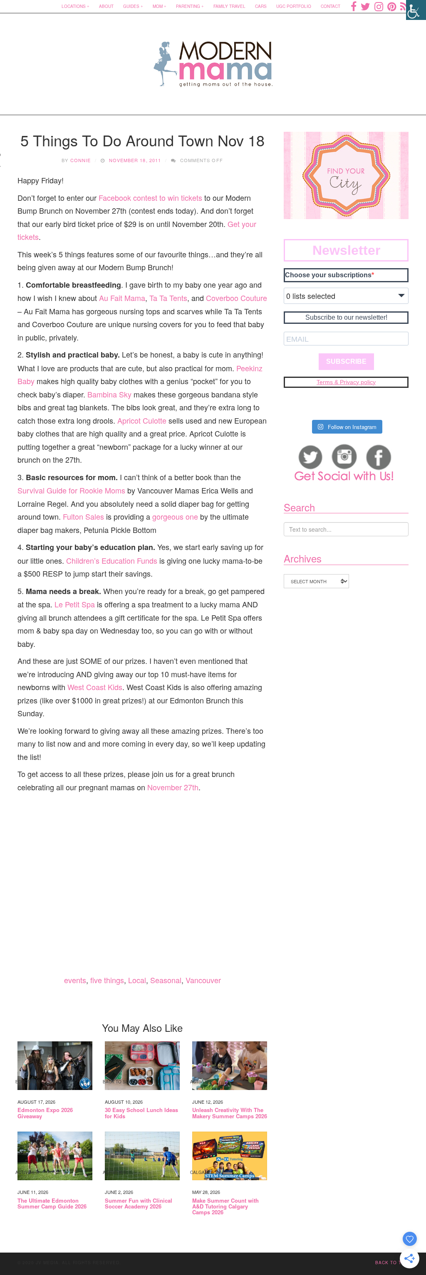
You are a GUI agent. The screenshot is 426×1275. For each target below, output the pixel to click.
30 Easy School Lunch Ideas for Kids (141, 1113)
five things (107, 979)
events (75, 979)
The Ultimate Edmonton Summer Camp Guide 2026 (52, 1204)
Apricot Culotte (141, 420)
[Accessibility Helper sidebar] (416, 10)
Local (137, 979)
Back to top (392, 1262)
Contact (330, 6)
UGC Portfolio (293, 6)
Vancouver (203, 979)
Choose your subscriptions (328, 275)
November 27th (172, 787)
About (106, 6)
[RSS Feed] (404, 6)
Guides (131, 6)
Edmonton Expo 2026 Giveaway (45, 1113)
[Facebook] (354, 6)
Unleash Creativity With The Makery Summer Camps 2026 (229, 1113)
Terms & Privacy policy (346, 382)
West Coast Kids (94, 686)
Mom (158, 6)
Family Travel (229, 6)
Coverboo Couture (236, 297)
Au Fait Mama (122, 297)
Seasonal (165, 979)
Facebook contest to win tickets (150, 197)
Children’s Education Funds (111, 560)
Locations (74, 6)
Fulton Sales (83, 516)
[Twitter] (365, 6)
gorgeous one (175, 516)
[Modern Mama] (213, 58)
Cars (261, 6)
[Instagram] (378, 6)
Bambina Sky (109, 394)
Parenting (188, 6)
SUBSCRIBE (346, 361)
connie (80, 160)
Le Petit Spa (74, 604)
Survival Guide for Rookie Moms (71, 490)
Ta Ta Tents (168, 297)
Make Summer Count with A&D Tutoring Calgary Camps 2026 (225, 1207)
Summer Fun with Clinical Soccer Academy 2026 (138, 1204)
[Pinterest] (391, 6)
